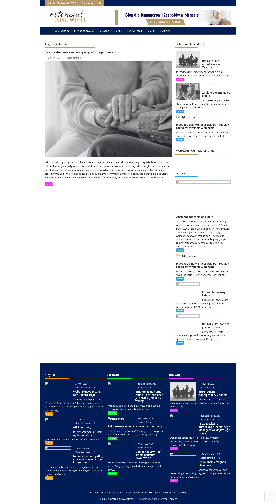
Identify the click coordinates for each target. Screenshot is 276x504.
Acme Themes (169, 498)
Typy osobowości (84, 31)
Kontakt (165, 31)
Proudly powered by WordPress (117, 498)
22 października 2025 (214, 316)
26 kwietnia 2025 (82, 448)
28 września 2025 (145, 418)
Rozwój (49, 184)
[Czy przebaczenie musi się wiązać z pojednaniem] (108, 109)
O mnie (151, 31)
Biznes (118, 31)
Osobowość (61, 31)
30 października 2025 (214, 116)
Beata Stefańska (74, 57)
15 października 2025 (210, 454)
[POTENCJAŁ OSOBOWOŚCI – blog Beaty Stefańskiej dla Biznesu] (47, 30)
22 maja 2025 (81, 419)
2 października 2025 (146, 383)
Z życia (104, 31)
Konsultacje (134, 31)
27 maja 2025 (81, 383)
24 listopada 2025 (212, 84)
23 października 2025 (214, 284)
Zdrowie (112, 413)
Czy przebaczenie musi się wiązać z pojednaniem (80, 52)
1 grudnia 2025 (211, 53)
